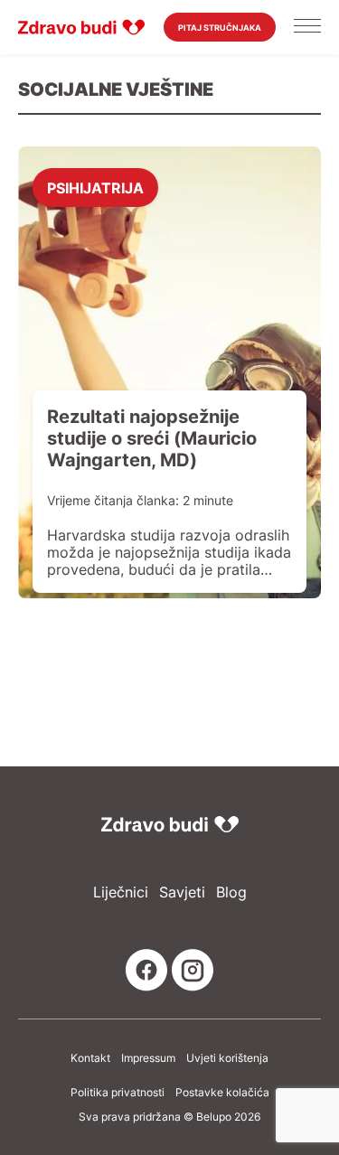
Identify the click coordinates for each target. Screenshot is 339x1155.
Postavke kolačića (222, 1092)
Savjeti (182, 892)
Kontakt (90, 1058)
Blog (231, 892)
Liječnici (120, 892)
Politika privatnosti (118, 1092)
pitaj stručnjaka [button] (219, 27)
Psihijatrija (95, 187)
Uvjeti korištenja (227, 1058)
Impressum (148, 1058)
